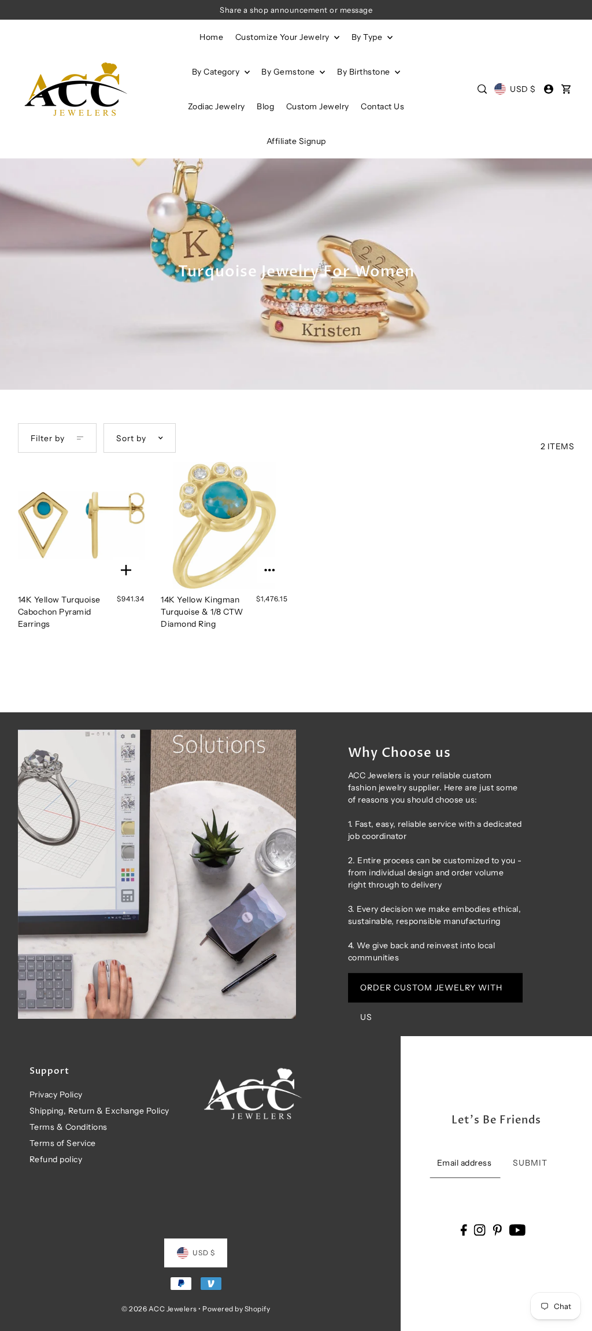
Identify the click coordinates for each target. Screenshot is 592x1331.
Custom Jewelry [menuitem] (317, 106)
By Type (368, 37)
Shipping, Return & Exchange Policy (99, 1111)
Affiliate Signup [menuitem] (296, 141)
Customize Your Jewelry (283, 37)
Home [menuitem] (211, 37)
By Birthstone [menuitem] (364, 71)
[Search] (482, 89)
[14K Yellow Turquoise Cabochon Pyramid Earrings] (81, 525)
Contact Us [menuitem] (382, 106)
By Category (217, 71)
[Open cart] (566, 89)
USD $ (522, 89)
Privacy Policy (56, 1094)
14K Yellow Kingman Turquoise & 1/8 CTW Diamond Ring (202, 611)
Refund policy (56, 1159)
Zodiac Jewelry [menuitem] (216, 106)
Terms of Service (62, 1143)
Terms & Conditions (68, 1127)
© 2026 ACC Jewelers (159, 1308)
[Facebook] (463, 1229)
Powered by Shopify (236, 1308)
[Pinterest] (497, 1229)
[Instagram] (480, 1229)
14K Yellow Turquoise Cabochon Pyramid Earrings (59, 611)
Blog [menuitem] (265, 106)
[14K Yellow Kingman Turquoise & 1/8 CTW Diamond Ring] (224, 525)
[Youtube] (517, 1229)
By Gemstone (289, 71)
